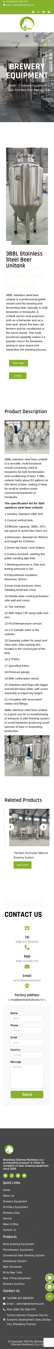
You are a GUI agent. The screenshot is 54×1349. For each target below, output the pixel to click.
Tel (27, 937)
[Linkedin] (43, 12)
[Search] (45, 42)
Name (14, 1013)
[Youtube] (48, 12)
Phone (14, 1025)
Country (15, 1050)
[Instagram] (38, 12)
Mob (27, 956)
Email (27, 975)
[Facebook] (33, 12)
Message (15, 1062)
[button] (27, 35)
